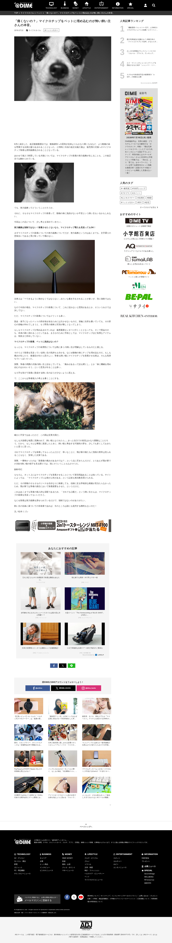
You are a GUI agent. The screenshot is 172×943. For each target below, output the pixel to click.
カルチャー (117, 861)
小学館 (94, 899)
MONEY (68, 854)
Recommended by (89, 655)
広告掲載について (143, 899)
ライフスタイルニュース (94, 880)
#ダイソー (136, 193)
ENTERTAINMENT (124, 854)
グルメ (87, 861)
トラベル (88, 864)
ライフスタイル (27, 13)
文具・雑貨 (89, 867)
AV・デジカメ (19, 858)
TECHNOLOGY (23, 854)
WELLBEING (148, 877)
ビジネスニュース (46, 870)
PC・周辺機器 (19, 870)
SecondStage (149, 874)
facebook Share (54, 665)
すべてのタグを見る (148, 207)
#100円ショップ (138, 188)
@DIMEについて (93, 896)
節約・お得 (66, 864)
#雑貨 (149, 198)
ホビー (115, 864)
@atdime (39, 688)
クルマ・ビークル (91, 858)
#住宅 (147, 202)
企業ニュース (150, 866)
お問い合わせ (143, 896)
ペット (39, 13)
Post (62, 665)
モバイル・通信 (20, 861)
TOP (16, 13)
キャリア (43, 858)
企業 (41, 861)
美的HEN (147, 883)
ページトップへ (86, 827)
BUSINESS (46, 854)
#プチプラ (125, 193)
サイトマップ (105, 896)
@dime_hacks (90, 688)
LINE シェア (71, 665)
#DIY (139, 202)
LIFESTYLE (92, 854)
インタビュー (45, 867)
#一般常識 (125, 188)
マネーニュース (68, 870)
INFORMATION (151, 854)
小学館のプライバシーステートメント (122, 899)
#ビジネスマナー (127, 198)
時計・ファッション (92, 870)
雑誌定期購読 (103, 899)
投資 (63, 861)
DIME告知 (145, 858)
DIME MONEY (67, 858)
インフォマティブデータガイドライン (124, 896)
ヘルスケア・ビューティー (94, 874)
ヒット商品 (44, 864)
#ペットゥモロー (51, 30)
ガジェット (18, 867)
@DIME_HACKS (65, 688)
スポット (116, 858)
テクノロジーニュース (22, 874)
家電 (16, 864)
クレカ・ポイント (68, 867)
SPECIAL (148, 870)
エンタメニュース (120, 867)
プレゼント (146, 861)
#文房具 (140, 198)
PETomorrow (149, 880)
